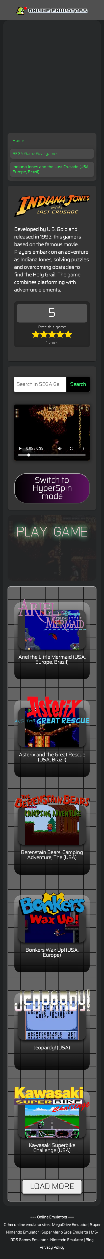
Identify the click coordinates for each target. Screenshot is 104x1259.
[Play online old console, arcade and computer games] (52, 9)
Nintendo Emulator (66, 1240)
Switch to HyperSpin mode (52, 488)
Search (78, 384)
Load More (52, 1186)
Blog (90, 1240)
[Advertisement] (52, 78)
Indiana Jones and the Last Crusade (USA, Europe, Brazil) (51, 169)
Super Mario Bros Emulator (64, 1232)
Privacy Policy (52, 1247)
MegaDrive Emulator (70, 1225)
